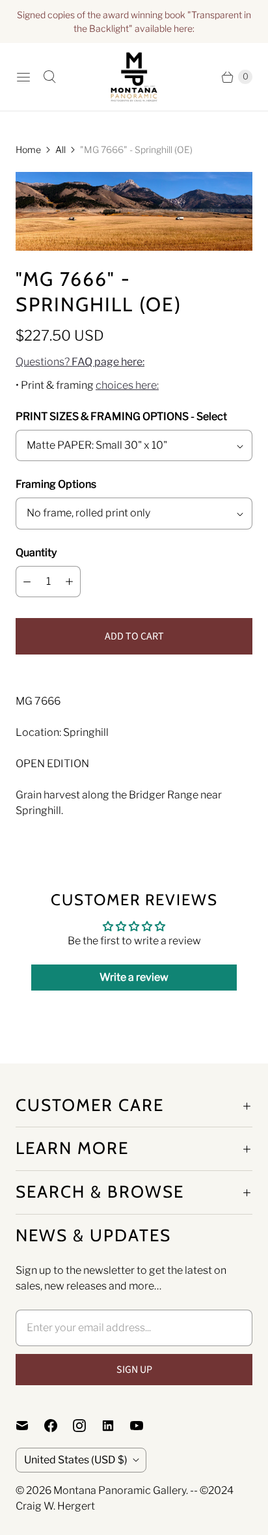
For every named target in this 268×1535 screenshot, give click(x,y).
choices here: (127, 385)
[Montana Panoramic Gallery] (134, 77)
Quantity (36, 552)
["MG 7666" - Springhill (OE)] (134, 211)
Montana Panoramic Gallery (119, 1490)
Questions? (80, 362)
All (60, 149)
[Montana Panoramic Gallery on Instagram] (87, 1425)
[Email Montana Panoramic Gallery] (30, 1425)
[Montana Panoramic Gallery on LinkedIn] (115, 1425)
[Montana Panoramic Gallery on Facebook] (58, 1425)
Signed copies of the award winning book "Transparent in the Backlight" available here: (134, 21)
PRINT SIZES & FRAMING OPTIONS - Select (121, 416)
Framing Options (56, 484)
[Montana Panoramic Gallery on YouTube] (144, 1425)
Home (28, 149)
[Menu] (23, 76)
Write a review (134, 977)
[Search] (49, 76)
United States (75, 1460)
